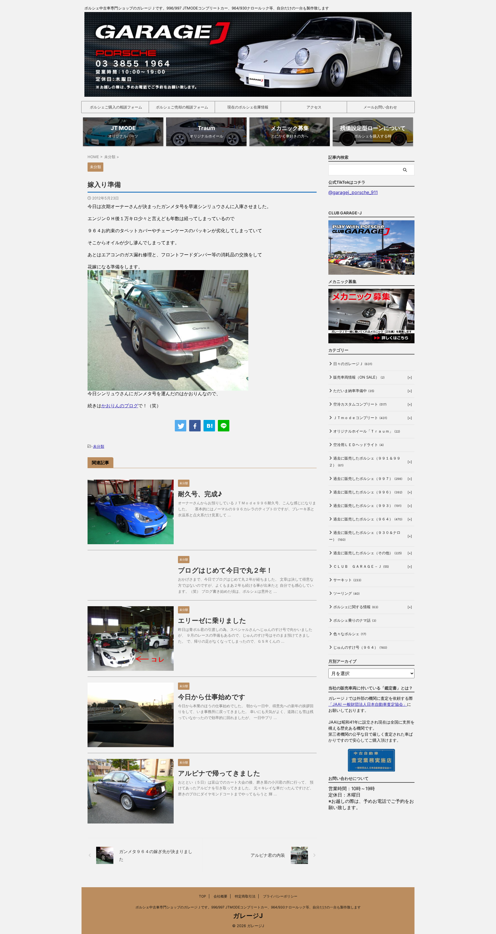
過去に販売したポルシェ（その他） (367, 553)
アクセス (314, 107)
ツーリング (346, 593)
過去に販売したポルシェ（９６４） (367, 519)
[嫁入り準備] (209, 425)
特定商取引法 (245, 896)
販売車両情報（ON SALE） (359, 377)
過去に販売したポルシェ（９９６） (367, 492)
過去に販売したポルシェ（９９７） (367, 478)
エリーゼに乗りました (212, 621)
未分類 (98, 446)
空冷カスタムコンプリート (360, 404)
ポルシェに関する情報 (355, 606)
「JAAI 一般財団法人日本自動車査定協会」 (367, 704)
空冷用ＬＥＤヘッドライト (358, 444)
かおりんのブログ (119, 405)
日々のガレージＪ (352, 363)
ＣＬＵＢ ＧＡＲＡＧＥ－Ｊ (361, 566)
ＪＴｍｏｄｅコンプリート (360, 417)
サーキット (347, 580)
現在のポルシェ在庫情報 (247, 107)
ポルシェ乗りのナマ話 (354, 620)
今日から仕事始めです (211, 697)
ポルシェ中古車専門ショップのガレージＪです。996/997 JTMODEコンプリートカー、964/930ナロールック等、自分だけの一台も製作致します (248, 907)
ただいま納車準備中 (353, 390)
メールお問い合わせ (380, 107)
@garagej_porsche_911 (353, 192)
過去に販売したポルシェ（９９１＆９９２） (364, 461)
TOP (202, 896)
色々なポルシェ (349, 633)
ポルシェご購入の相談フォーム (116, 107)
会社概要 (220, 896)
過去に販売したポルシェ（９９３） (367, 505)
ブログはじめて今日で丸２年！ (225, 570)
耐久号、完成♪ (200, 494)
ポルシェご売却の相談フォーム (182, 107)
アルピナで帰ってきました (219, 773)
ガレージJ (248, 915)
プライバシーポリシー (280, 896)
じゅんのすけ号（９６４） (360, 647)
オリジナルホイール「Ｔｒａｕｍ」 (366, 431)
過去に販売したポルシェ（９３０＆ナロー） (364, 536)
